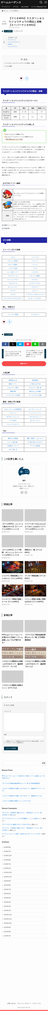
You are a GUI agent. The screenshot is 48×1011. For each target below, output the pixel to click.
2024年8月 (7, 885)
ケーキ (35, 268)
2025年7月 (7, 864)
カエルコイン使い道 (35, 387)
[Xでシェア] (27, 78)
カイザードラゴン (35, 283)
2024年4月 (7, 898)
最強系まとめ (13, 380)
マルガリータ (13, 283)
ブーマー (13, 291)
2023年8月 (7, 931)
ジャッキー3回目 (13, 314)
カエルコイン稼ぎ (13, 387)
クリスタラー (35, 314)
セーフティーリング (35, 409)
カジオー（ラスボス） (35, 298)
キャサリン (35, 279)
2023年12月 (8, 915)
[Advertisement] (24, 967)
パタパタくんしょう (35, 417)
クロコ (13, 257)
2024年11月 (8, 877)
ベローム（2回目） (35, 276)
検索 (43, 763)
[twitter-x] (25, 492)
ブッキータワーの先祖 (13, 395)
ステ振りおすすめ (35, 384)
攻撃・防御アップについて (35, 438)
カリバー (35, 291)
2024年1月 (7, 910)
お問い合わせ (11, 1003)
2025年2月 (7, 868)
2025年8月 (7, 860)
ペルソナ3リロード (14, 42)
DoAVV (10, 44)
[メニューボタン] (45, 2)
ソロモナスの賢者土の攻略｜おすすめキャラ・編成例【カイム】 (22, 796)
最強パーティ (13, 384)
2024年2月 (7, 906)
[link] (22, 492)
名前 (5, 734)
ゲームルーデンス (11, 2)
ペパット (35, 264)
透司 (24, 480)
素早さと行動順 (13, 438)
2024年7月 (7, 889)
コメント (7, 711)
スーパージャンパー (35, 413)
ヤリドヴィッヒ (13, 276)
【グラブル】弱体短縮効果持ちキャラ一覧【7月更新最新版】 (21, 783)
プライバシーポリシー (24, 1003)
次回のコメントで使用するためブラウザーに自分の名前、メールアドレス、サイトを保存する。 (25, 741)
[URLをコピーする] (42, 344)
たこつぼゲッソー (13, 272)
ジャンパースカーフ (13, 424)
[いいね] (21, 78)
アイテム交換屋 (35, 446)
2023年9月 (7, 927)
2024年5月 (7, 893)
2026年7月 (7, 851)
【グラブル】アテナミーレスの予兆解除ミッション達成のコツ (21, 818)
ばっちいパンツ (35, 420)
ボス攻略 (9, 66)
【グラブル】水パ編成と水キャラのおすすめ (16, 824)
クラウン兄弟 (13, 268)
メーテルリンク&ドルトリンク (35, 294)
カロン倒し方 (13, 449)
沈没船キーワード (13, 446)
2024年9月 (7, 881)
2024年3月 (7, 902)
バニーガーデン (13, 46)
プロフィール (36, 1003)
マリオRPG (8, 31)
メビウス (13, 294)
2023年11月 (8, 919)
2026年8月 (7, 847)
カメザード (35, 287)
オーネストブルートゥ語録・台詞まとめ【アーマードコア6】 (21, 834)
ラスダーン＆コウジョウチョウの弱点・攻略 (20, 63)
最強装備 (35, 380)
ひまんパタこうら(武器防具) (13, 409)
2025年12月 (8, 855)
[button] (5, 344)
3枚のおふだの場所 (35, 391)
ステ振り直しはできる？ (35, 442)
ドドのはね (12, 420)
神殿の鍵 (13, 391)
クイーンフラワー (13, 279)
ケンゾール (35, 257)
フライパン (12, 413)
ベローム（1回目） (13, 261)
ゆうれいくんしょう (13, 417)
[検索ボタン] (41, 2)
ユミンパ (35, 261)
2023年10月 (8, 923)
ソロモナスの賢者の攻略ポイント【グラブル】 (16, 801)
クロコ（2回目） (13, 264)
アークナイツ (12, 40)
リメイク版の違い (13, 442)
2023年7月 (7, 936)
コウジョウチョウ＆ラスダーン (13, 298)
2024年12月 (8, 872)
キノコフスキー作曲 (35, 395)
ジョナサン (35, 272)
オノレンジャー (13, 287)
